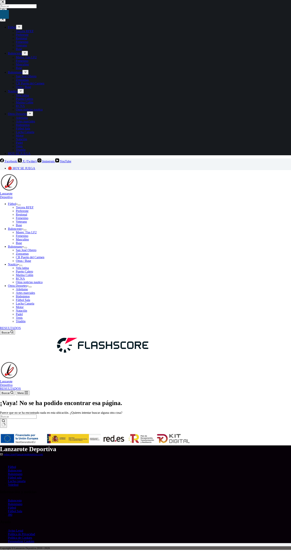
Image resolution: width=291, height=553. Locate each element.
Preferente (22, 211)
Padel (19, 314)
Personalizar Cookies (21, 541)
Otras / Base (23, 260)
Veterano (21, 221)
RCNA (20, 278)
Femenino (22, 218)
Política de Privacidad (21, 534)
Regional (21, 214)
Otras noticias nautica (29, 282)
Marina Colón (24, 275)
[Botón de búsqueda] (3, 423)
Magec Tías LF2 (26, 232)
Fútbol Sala (23, 300)
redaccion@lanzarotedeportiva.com (23, 454)
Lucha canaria (17, 481)
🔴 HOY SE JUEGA (21, 168)
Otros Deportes (17, 285)
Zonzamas (22, 253)
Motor (20, 307)
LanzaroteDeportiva (6, 195)
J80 (10, 514)
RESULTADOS (10, 328)
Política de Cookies (20, 537)
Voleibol (13, 484)
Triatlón (21, 321)
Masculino (22, 239)
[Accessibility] (4, 14)
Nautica (13, 264)
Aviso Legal (15, 530)
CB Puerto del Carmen (30, 257)
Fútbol (12, 203)
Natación (21, 310)
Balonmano (15, 246)
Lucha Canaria (25, 303)
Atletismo (22, 289)
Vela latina (22, 268)
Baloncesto (15, 228)
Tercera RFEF (25, 207)
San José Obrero (26, 250)
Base (19, 225)
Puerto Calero (24, 271)
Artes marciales (25, 292)
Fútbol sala (15, 477)
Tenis (19, 317)
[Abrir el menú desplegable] (19, 204)
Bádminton (23, 296)
